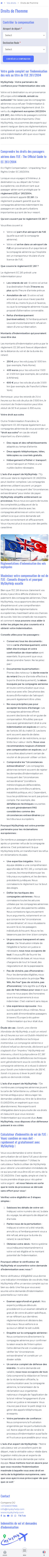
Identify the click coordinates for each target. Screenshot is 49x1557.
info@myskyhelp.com (12, 1509)
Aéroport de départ (11, 28)
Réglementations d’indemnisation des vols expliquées (23, 565)
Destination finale (11, 42)
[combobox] (24, 35)
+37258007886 (9, 1506)
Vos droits (12, 3)
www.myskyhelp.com (12, 1512)
